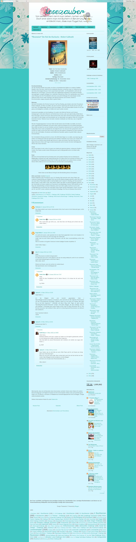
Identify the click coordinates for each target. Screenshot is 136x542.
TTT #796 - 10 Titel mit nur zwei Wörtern (98, 465)
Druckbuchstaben (93, 409)
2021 (89, 166)
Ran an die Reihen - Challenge (44, 533)
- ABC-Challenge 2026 (92, 78)
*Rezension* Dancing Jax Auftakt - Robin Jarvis (95, 218)
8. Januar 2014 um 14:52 (48, 232)
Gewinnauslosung (92, 524)
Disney (32, 522)
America (36, 517)
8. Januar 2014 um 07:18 (47, 207)
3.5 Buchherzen (84, 513)
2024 (89, 159)
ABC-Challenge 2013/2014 (64, 194)
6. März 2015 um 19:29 (47, 292)
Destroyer (50, 521)
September (93, 191)
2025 (89, 157)
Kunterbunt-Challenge (97, 527)
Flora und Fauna (34, 524)
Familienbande (64, 522)
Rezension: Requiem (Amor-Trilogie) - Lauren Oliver (95, 239)
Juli (91, 196)
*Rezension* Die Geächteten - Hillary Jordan (94, 255)
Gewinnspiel (103, 524)
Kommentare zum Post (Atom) (61, 410)
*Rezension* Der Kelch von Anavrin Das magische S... (95, 290)
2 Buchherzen (44, 513)
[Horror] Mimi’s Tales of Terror (95, 446)
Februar (92, 207)
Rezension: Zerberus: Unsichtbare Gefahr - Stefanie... (95, 334)
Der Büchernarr (92, 444)
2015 (89, 180)
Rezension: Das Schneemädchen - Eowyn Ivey (95, 283)
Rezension (77, 196)
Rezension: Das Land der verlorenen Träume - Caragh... (95, 234)
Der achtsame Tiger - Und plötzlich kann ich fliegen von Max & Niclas (98, 413)
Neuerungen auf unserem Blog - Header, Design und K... (94, 339)
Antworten (38, 213)
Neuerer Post (36, 405)
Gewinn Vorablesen (80, 524)
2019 (89, 171)
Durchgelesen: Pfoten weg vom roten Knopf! (98, 425)
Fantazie (73, 522)
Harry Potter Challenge (54, 526)
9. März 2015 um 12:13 (51, 350)
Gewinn (54, 524)
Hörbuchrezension (69, 526)
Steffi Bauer (42, 332)
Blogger (77, 506)
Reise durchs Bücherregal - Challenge (63, 196)
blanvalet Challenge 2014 (57, 517)
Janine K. (38, 292)
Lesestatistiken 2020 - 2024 (94, 93)
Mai (91, 200)
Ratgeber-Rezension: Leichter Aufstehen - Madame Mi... (95, 317)
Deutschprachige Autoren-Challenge (74, 521)
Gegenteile (44, 524)
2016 (89, 178)
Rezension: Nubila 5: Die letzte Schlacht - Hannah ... (95, 350)
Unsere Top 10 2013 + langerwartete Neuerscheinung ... (95, 345)
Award (42, 517)
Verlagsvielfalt (101, 537)
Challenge (45, 519)
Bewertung (44, 27)
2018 (89, 173)
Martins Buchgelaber (94, 433)
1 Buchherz (33, 513)
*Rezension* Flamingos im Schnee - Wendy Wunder (94, 250)
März (91, 205)
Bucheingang (78, 517)
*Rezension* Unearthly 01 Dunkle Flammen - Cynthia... (95, 306)
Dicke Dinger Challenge (94, 521)
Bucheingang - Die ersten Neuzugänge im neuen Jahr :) (94, 271)
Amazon (47, 176)
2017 (89, 175)
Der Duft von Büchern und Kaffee (95, 421)
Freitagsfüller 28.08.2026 (94, 393)
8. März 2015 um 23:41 (47, 322)
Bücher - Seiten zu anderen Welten (95, 451)
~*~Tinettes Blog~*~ (93, 398)
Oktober (92, 189)
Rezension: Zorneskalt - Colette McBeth (94, 213)
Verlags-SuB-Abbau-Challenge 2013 (84, 537)
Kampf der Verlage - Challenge (45, 196)
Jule (36, 252)
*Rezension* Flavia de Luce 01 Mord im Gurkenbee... (94, 223)
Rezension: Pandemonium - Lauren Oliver (94, 261)
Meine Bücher (68, 27)
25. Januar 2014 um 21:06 (45, 252)
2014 (89, 182)
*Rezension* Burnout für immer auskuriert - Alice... (95, 362)
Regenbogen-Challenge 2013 (62, 533)
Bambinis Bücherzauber (95, 486)
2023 (89, 162)
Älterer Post (80, 405)
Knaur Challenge (61, 527)
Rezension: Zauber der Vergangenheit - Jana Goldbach (95, 229)
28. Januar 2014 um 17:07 (54, 274)
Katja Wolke (38, 232)
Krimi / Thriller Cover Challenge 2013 (78, 527)
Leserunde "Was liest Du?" (62, 529)
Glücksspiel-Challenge (38, 526)
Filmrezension (82, 522)
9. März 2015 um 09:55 (52, 332)
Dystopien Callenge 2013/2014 (46, 522)
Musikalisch (63, 531)
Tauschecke (40, 537)
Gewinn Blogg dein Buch (65, 524)
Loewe (104, 529)
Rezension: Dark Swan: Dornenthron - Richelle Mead (95, 266)
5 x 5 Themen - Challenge (50, 194)
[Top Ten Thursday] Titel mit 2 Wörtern (98, 454)
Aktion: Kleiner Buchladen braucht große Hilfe (95, 295)
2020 (89, 169)
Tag (88, 535)
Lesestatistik (94, 530)
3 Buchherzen (70, 513)
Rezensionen (53, 27)
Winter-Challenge (54, 538)
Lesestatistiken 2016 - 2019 (94, 89)
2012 (89, 375)
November (93, 187)
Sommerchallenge (50, 535)
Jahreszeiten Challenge (86, 526)
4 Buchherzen (100, 513)
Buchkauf (89, 517)
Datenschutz (36, 29)
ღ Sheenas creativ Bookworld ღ (93, 474)
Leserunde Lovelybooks (79, 530)
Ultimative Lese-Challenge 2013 (55, 537)
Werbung (45, 538)
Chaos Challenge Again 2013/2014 (60, 519)
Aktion (104, 515)
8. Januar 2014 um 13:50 (54, 219)
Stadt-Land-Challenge (63, 535)
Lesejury (50, 529)
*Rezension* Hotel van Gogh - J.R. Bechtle (94, 312)
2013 (89, 373)
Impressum (91, 27)
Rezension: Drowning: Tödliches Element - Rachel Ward (95, 323)
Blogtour (69, 517)
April (91, 203)
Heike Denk (42, 219)
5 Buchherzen (39, 194)
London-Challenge (37, 531)
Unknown (38, 207)
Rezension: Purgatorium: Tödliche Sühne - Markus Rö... (94, 356)
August (92, 193)
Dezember (93, 184)
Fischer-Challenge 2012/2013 (95, 522)
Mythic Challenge (94, 286)
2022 (89, 164)
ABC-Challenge (74, 515)
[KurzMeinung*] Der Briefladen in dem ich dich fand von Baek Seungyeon (98, 479)
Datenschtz (55, 399)
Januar (92, 210)
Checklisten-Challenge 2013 (79, 519)
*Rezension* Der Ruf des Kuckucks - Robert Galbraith (95, 329)
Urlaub (71, 537)
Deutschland (59, 521)
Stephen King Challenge (78, 535)
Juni (91, 198)
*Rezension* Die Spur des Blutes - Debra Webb (95, 277)
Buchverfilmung (100, 517)
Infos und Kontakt (80, 27)
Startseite (35, 27)
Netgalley (83, 531)
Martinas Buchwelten (94, 462)
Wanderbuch (37, 538)
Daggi (100, 519)
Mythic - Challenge (73, 531)
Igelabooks (91, 392)
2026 (89, 155)
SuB (61, 27)
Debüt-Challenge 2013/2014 (37, 521)
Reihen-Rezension (77, 533)
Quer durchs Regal (93, 531)
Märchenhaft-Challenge (51, 531)
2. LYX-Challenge (57, 513)
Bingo (47, 517)
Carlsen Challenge (35, 519)
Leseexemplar (36, 530)
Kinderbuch (51, 527)
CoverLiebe (92, 519)
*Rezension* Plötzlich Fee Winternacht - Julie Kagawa (95, 300)
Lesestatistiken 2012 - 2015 (94, 86)
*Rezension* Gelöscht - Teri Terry (94, 244)
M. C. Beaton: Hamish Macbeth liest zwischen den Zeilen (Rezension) (98, 437)
